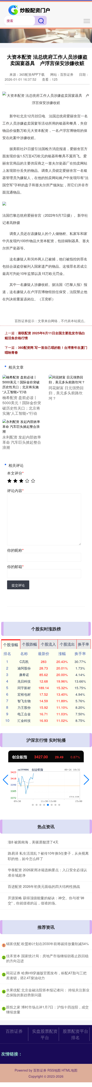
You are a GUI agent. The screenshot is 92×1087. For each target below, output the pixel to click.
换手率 (83, 644)
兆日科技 (24, 681)
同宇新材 (24, 687)
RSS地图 (54, 1070)
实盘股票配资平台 (45, 1034)
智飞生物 (24, 700)
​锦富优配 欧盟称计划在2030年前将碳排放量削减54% (47, 943)
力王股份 (24, 707)
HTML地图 (69, 1070)
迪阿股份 (24, 668)
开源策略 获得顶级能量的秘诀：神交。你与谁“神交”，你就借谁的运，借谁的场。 (46, 900)
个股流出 (67, 644)
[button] (5, 780)
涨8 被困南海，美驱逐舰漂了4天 (33, 841)
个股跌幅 (29, 644)
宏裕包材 (24, 694)
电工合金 (24, 714)
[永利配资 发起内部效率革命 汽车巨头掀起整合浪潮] (22, 426)
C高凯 (24, 661)
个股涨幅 (10, 644)
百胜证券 (14, 1031)
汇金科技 (24, 720)
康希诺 (24, 674)
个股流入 (48, 644)
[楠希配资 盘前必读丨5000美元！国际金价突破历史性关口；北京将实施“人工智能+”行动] (22, 384)
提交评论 (18, 585)
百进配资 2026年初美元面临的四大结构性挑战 (44, 886)
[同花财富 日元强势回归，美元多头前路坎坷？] (69, 379)
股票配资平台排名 (75, 1034)
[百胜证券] (30, 9)
